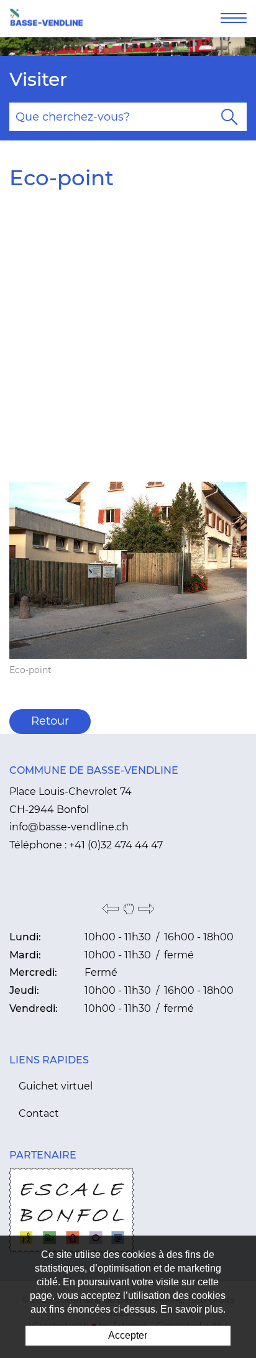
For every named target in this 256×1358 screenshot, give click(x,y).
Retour (50, 721)
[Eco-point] (128, 569)
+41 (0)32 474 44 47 (116, 845)
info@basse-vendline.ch (69, 827)
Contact (39, 1113)
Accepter (127, 1335)
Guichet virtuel (56, 1086)
